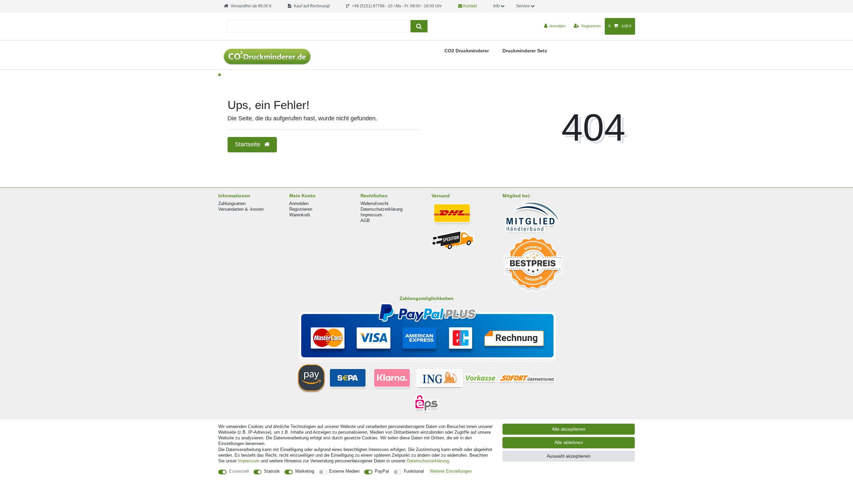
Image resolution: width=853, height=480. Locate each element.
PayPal (382, 471)
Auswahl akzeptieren (568, 456)
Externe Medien (344, 471)
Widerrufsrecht (375, 203)
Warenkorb (299, 214)
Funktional (414, 471)
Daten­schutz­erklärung (428, 460)
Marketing (304, 471)
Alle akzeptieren (568, 429)
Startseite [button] (248, 144)
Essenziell (239, 471)
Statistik (272, 471)
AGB (365, 220)
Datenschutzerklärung (382, 209)
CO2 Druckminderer (466, 50)
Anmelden (299, 203)
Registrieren (300, 209)
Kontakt (469, 6)
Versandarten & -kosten (241, 209)
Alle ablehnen (568, 442)
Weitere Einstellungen (451, 471)
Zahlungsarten (232, 203)
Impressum (371, 214)
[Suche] (419, 26)
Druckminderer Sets (524, 50)
